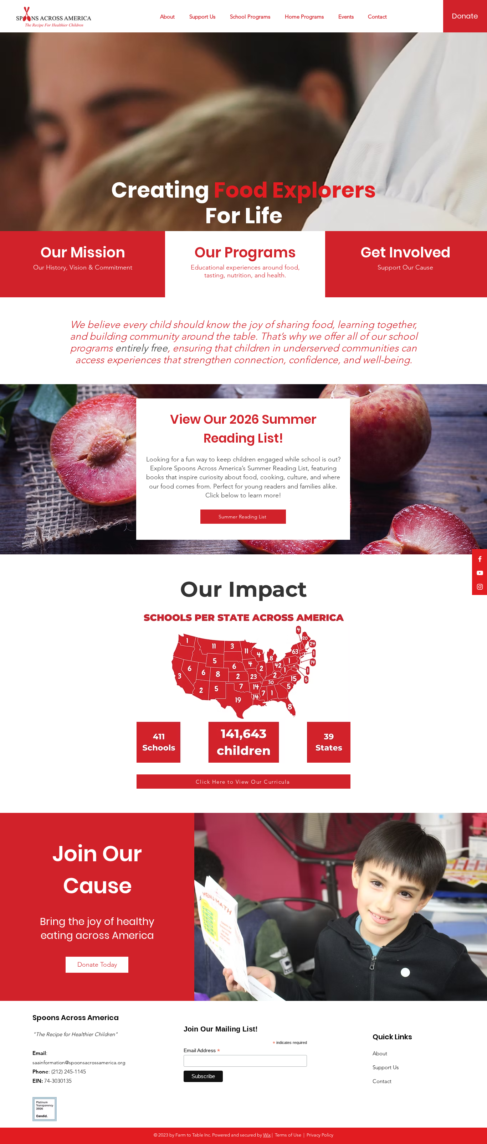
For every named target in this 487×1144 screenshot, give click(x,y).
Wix (267, 1135)
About (380, 1053)
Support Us (386, 1067)
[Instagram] (480, 587)
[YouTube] (480, 573)
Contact (382, 1081)
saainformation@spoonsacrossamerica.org (78, 1062)
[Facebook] (480, 559)
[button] (169, 17)
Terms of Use (288, 1135)
